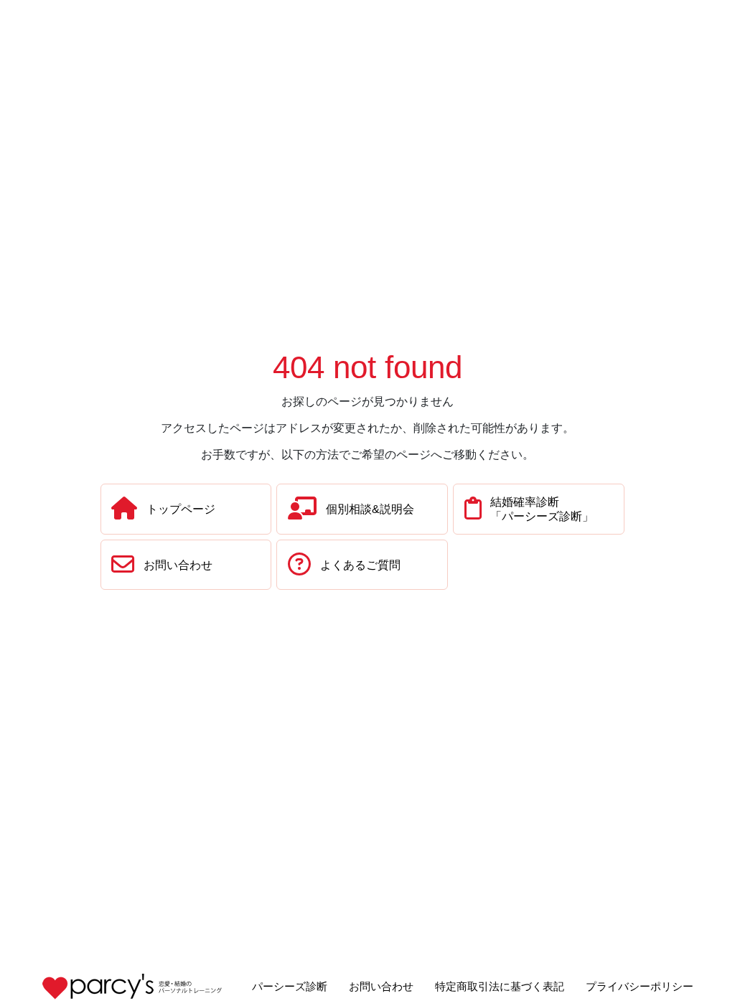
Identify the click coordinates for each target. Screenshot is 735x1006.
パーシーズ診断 (289, 986)
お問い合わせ (381, 986)
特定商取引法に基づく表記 (499, 986)
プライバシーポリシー (639, 986)
